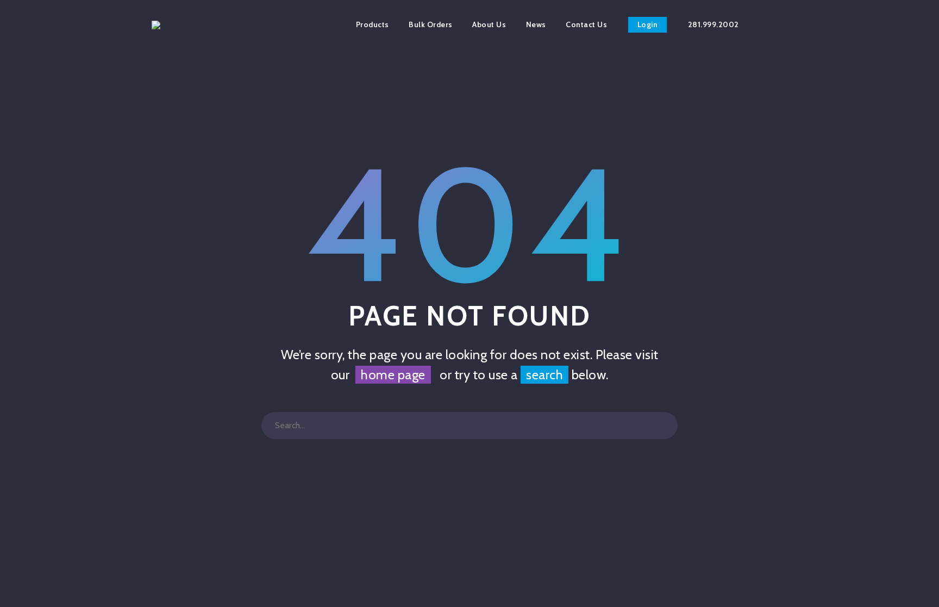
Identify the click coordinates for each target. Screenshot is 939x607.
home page (393, 375)
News (536, 24)
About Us (489, 24)
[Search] (664, 425)
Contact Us (586, 24)
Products (372, 24)
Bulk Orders (431, 24)
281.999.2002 (713, 24)
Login (647, 24)
